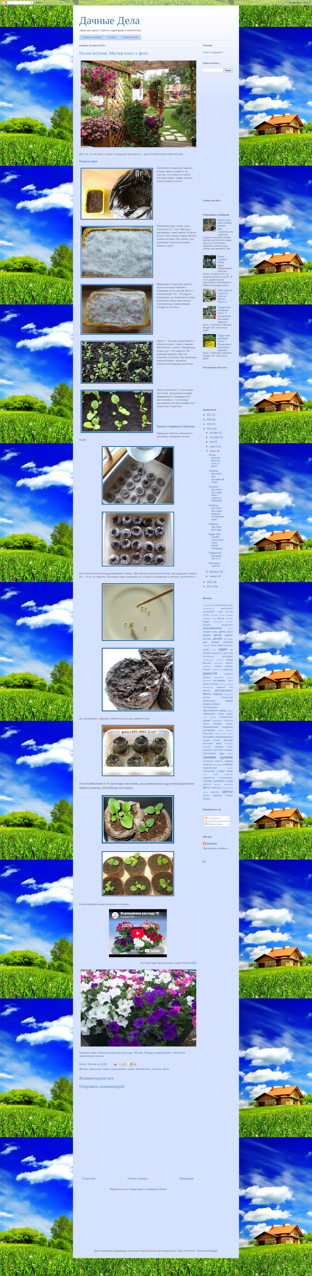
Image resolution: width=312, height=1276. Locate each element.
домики (215, 642)
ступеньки (228, 774)
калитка (219, 660)
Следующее (88, 1178)
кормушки (228, 669)
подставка (208, 733)
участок (207, 784)
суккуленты (208, 778)
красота (210, 673)
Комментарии (215, 824)
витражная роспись (223, 622)
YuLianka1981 (189, 963)
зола (214, 650)
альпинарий (208, 609)
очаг (205, 717)
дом (205, 642)
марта (213, 451)
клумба (218, 666)
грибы (215, 632)
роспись (207, 746)
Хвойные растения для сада (215, 527)
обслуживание (210, 707)
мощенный (227, 697)
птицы (217, 740)
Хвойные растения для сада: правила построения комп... (216, 512)
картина (207, 663)
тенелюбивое (226, 778)
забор (206, 649)
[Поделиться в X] (128, 1064)
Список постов (130, 37)
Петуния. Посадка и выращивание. (153, 1052)
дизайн (217, 638)
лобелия (214, 684)
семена (229, 761)
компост (207, 669)
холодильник (227, 788)
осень (221, 714)
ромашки (229, 744)
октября (214, 432)
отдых (229, 713)
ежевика (206, 645)
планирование (210, 727)
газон (230, 628)
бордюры (207, 618)
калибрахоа (208, 660)
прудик (206, 740)
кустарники (219, 680)
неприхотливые (211, 704)
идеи (222, 649)
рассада (228, 740)
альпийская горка (224, 605)
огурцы (230, 711)
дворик (207, 635)
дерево (229, 635)
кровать (229, 674)
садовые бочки (224, 746)
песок (206, 723)
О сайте (112, 37)
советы (228, 764)
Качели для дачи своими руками (225, 223)
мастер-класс (143, 1069)
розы (218, 743)
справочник (209, 771)
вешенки (229, 618)
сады (221, 753)
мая (212, 441)
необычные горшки (218, 700)
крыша (230, 677)
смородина (218, 765)
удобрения (219, 781)
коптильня (217, 670)
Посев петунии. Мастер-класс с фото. (215, 460)
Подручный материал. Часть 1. (224, 338)
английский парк (212, 611)
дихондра (228, 639)
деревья (207, 639)
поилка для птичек (224, 734)
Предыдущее (186, 1178)
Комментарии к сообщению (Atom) (147, 1189)
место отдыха (212, 693)
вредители (227, 625)
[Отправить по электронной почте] (121, 1064)
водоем (207, 625)
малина (207, 690)
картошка (218, 663)
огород (222, 710)
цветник (215, 792)
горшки (131, 1069)
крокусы (207, 677)
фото (206, 787)
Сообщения (213, 818)
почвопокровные (224, 736)
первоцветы (217, 721)
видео (106, 1069)
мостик (206, 697)
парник (206, 720)
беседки (214, 615)
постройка (208, 736)
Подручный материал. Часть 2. (224, 310)
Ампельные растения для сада (115, 1052)
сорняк (230, 768)
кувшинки (207, 681)
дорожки (228, 642)
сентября (215, 437)
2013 (210, 428)
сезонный (208, 761)
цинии (206, 795)
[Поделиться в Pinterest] (135, 1064)
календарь (227, 656)
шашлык (217, 795)
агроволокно (208, 605)
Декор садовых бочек (222, 259)
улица (229, 781)
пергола (228, 720)
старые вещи (225, 771)
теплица (207, 781)
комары (229, 666)
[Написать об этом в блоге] (124, 1064)
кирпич (229, 663)
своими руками (218, 757)
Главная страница (92, 37)
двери (230, 632)
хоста (205, 792)
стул (215, 774)
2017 (210, 414)
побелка (229, 730)
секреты (219, 761)
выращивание (118, 1069)
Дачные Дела (109, 20)
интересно (208, 656)
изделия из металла (222, 653)
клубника (207, 666)
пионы (229, 723)
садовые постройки (213, 750)
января (214, 576)
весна (221, 618)
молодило (228, 694)
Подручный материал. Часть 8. (216, 556)
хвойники (215, 787)
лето (230, 680)
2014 (210, 424)
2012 (210, 582)
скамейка (207, 764)
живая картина (225, 645)
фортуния (228, 784)
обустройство (210, 710)
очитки (213, 717)
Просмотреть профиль (215, 848)
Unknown (212, 843)
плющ (220, 730)
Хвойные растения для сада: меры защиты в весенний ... (216, 493)
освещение (209, 713)
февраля (215, 571)
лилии (206, 684)
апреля (214, 446)
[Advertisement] (217, 136)
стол (205, 774)
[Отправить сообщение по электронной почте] (114, 1064)
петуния (156, 1069)
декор (218, 634)
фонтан (217, 784)
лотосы (222, 684)
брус (214, 618)
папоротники (226, 717)
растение (208, 743)
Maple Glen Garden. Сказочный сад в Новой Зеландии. (216, 541)
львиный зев (224, 687)
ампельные (95, 1069)
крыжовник (219, 677)
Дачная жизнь (165, 963)
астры (206, 615)
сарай (230, 753)
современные (210, 768)
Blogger (214, 1250)
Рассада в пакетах (214, 564)
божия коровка (226, 615)
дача (222, 631)
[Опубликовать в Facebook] (131, 1064)
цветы (165, 1069)
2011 (210, 586)
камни (229, 659)
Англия (229, 611)
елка (213, 645)
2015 (210, 419)
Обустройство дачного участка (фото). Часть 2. (225, 296)
